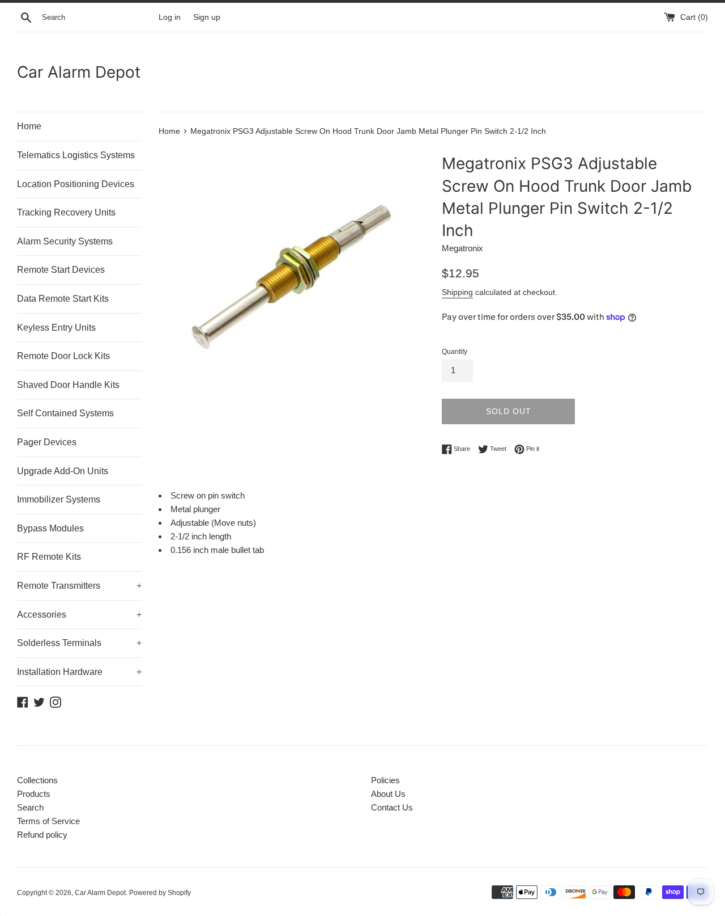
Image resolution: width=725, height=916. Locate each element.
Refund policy (42, 834)
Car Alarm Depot (78, 72)
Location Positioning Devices (75, 184)
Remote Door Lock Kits (63, 356)
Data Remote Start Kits (63, 298)
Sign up (206, 17)
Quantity (454, 352)
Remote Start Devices (61, 270)
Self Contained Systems (65, 413)
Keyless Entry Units (56, 327)
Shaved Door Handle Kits (68, 385)
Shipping (457, 292)
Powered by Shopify (160, 893)
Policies (385, 780)
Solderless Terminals (79, 643)
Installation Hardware (79, 672)
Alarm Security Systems (65, 241)
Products (33, 794)
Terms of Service (48, 821)
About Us (388, 794)
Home (29, 126)
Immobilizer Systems (58, 499)
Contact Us (392, 807)
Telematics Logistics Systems (76, 155)
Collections (37, 780)
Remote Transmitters (79, 585)
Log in (170, 17)
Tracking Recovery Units (66, 212)
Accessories (79, 614)
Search (30, 807)
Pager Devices (46, 442)
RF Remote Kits (49, 557)
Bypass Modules (50, 528)
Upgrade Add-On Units (62, 471)
